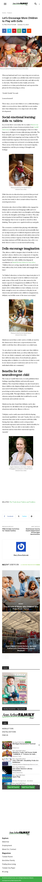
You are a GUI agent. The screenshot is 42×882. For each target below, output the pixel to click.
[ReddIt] (29, 31)
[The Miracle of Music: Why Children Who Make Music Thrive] (21, 591)
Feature (9, 13)
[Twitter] (9, 31)
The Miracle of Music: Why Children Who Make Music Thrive (21, 608)
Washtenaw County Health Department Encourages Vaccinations (33, 531)
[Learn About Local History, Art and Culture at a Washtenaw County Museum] (21, 632)
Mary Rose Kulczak (10, 24)
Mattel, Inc (34, 125)
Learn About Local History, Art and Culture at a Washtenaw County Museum (21, 648)
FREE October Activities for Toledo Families (10, 530)
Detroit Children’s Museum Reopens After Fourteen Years (21, 566)
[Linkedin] (24, 31)
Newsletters (7, 728)
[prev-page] (3, 657)
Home (4, 13)
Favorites (21, 643)
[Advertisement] (21, 805)
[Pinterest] (14, 31)
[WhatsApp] (19, 31)
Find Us (5, 735)
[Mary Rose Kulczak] (21, 547)
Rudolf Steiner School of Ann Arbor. (24, 262)
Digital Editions (9, 732)
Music (21, 562)
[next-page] (7, 657)
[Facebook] (4, 31)
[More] (31, 516)
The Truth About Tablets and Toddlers (22, 502)
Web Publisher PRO (16, 880)
